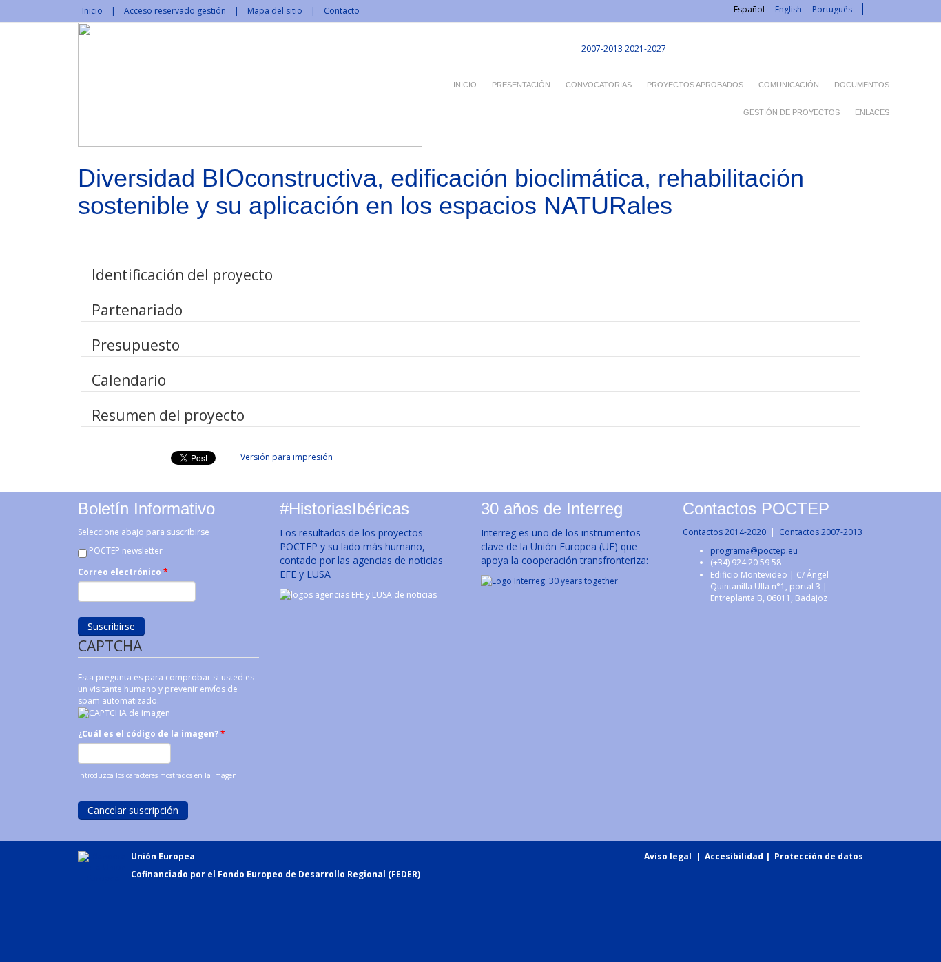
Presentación (521, 85)
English (788, 9)
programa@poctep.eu (754, 550)
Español (749, 9)
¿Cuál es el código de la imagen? (151, 734)
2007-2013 (601, 48)
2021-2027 (645, 48)
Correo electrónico (123, 572)
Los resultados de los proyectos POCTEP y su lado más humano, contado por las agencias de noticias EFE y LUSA (361, 553)
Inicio (92, 11)
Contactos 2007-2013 (820, 532)
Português (832, 9)
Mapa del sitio (274, 11)
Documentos (861, 85)
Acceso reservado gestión (175, 11)
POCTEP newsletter (126, 550)
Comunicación (788, 85)
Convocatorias (599, 85)
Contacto (342, 11)
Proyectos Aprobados (695, 85)
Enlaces (872, 112)
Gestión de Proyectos (791, 112)
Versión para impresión (286, 457)
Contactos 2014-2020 (724, 532)
